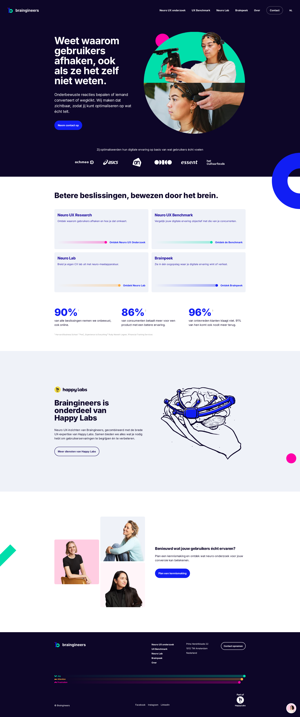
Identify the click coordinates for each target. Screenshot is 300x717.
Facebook (140, 704)
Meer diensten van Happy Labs (77, 451)
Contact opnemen (233, 646)
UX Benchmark (201, 10)
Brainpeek (241, 10)
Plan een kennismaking (172, 573)
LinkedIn (165, 704)
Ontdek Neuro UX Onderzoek (127, 242)
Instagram (153, 704)
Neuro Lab (222, 10)
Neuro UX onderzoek (172, 10)
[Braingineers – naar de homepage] (23, 10)
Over (257, 10)
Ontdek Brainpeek (231, 285)
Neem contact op (68, 125)
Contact (275, 10)
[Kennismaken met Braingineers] (291, 708)
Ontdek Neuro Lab (134, 285)
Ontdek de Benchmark (228, 242)
